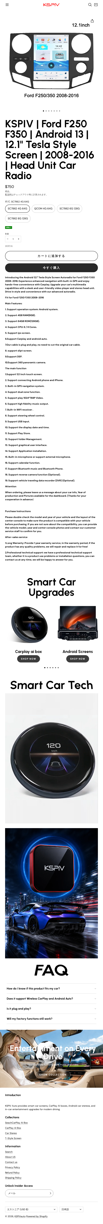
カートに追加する (51, 256)
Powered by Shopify (37, 1216)
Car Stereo (11, 1133)
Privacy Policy (12, 1167)
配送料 (8, 194)
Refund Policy (12, 1172)
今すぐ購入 (51, 268)
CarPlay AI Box (13, 1127)
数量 (7, 234)
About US (10, 1156)
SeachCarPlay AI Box (16, 1122)
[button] (7, 5)
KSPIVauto (19, 1216)
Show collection (53, 1074)
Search (9, 1151)
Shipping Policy (13, 1177)
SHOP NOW (28, 658)
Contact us (11, 1162)
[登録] (50, 1193)
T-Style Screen (13, 1138)
